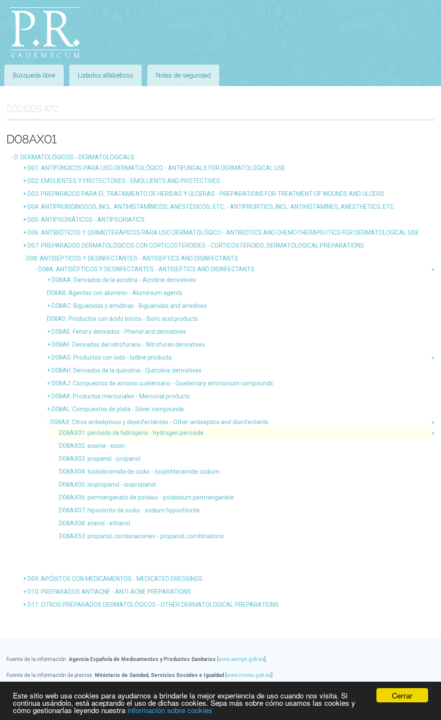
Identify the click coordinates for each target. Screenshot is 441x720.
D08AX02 (92, 445)
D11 (153, 604)
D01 (157, 167)
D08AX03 (99, 458)
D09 (115, 578)
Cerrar (402, 695)
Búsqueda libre (34, 75)
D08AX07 (129, 510)
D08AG (112, 357)
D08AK (121, 396)
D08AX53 (141, 536)
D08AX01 (131, 432)
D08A (146, 269)
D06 (223, 232)
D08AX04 (139, 471)
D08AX (159, 422)
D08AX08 (94, 523)
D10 (109, 591)
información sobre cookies (169, 709)
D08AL (118, 409)
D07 (196, 245)
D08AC (129, 305)
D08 (132, 258)
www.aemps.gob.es (241, 659)
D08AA (124, 279)
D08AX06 (146, 497)
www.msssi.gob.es (249, 675)
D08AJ (162, 383)
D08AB (114, 292)
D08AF (128, 344)
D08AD (122, 318)
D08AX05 (107, 484)
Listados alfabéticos (105, 75)
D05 (86, 219)
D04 (211, 206)
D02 (124, 180)
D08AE (119, 331)
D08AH (127, 370)
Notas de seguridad (183, 75)
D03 (206, 193)
